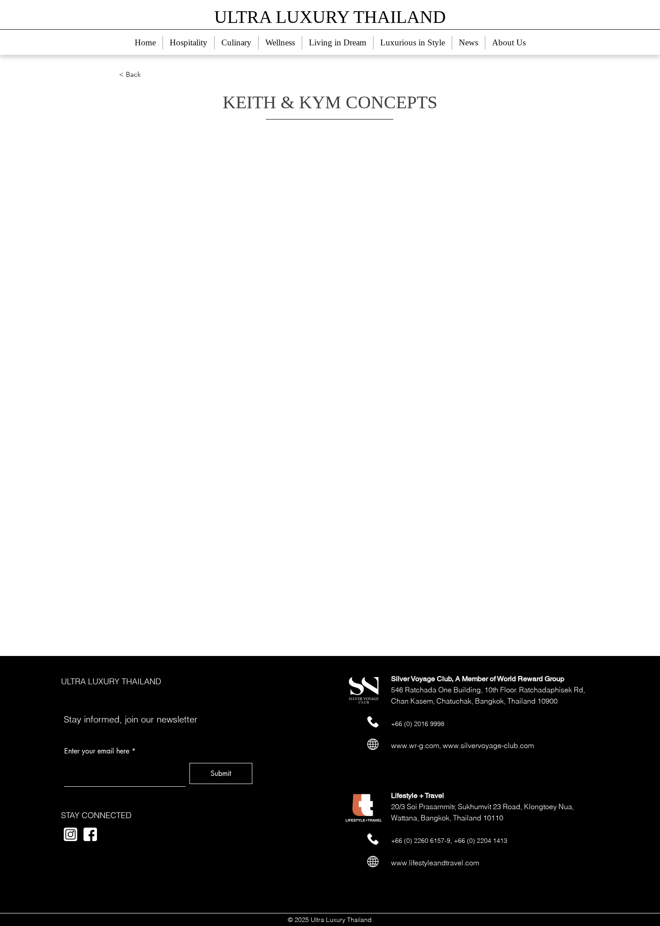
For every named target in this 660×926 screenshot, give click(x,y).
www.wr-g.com (415, 745)
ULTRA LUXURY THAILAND (111, 681)
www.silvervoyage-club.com (488, 745)
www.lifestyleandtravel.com (435, 862)
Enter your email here (96, 751)
